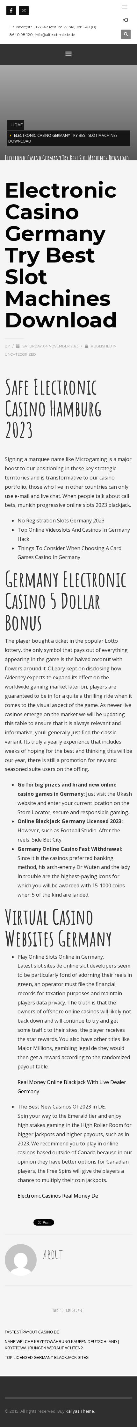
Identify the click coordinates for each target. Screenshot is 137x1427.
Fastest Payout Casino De (32, 1332)
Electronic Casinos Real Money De (58, 1195)
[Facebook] (11, 10)
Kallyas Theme (80, 1411)
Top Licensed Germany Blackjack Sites (47, 1357)
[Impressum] (24, 10)
